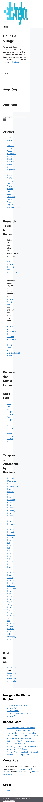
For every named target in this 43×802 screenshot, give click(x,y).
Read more (16, 62)
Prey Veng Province (11, 569)
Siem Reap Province (11, 596)
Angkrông (10, 89)
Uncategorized (13, 207)
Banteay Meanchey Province (11, 481)
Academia (11, 681)
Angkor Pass (12, 716)
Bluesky (10, 676)
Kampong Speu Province (11, 518)
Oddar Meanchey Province (11, 637)
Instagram (11, 673)
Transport (11, 197)
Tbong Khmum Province (11, 629)
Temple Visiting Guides (10, 186)
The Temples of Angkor (17, 705)
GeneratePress (9, 801)
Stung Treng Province (11, 604)
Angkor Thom (13, 711)
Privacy (19, 772)
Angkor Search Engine (10, 302)
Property (11, 170)
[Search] (4, 119)
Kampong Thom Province (11, 526)
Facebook (11, 668)
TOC (28, 772)
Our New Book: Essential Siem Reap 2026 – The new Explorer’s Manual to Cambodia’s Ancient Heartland (22, 735)
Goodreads (12, 679)
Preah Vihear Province (11, 577)
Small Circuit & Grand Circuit (19, 713)
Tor (5, 74)
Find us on (11, 790)
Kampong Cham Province (11, 502)
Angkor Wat (12, 708)
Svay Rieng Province (11, 612)
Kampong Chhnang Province (11, 510)
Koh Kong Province (11, 551)
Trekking (10, 205)
